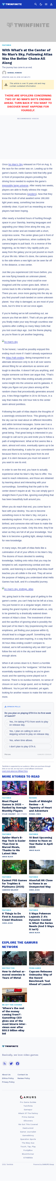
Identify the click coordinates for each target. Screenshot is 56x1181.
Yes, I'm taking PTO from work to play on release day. (28, 723)
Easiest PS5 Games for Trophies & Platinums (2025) (14, 883)
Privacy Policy (8, 1082)
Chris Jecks (34, 890)
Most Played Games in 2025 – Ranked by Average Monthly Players (14, 806)
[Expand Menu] (46, 4)
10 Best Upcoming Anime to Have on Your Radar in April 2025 (41, 842)
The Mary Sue (28, 1143)
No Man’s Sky (15, 164)
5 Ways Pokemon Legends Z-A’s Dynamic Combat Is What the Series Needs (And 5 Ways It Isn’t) (41, 921)
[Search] (35, 4)
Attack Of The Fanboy (28, 1113)
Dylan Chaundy (9, 814)
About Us (6, 1075)
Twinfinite (28, 1106)
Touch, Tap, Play (28, 1146)
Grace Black (7, 857)
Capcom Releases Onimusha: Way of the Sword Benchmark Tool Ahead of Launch (40, 978)
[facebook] (17, 1063)
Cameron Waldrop (10, 890)
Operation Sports (28, 1139)
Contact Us (23, 1075)
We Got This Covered (28, 1124)
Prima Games (28, 1117)
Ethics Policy (8, 1078)
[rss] (4, 1063)
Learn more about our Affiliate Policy (15, 771)
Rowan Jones (35, 814)
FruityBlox (28, 1150)
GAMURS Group (48, 1164)
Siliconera (28, 1121)
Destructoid (28, 1128)
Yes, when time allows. (21, 740)
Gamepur (28, 1109)
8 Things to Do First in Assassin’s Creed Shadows (13, 916)
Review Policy (24, 1078)
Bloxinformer (28, 1154)
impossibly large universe (15, 185)
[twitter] (11, 1063)
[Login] (51, 4)
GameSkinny (28, 1135)
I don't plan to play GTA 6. (22, 746)
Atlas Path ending (15, 357)
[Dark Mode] (40, 4)
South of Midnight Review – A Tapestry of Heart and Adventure (40, 806)
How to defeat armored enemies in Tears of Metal (14, 974)
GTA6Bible (28, 1158)
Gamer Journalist (28, 1132)
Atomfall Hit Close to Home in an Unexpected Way (41, 883)
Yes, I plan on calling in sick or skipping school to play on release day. (29, 732)
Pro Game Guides (28, 1102)
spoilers (32, 194)
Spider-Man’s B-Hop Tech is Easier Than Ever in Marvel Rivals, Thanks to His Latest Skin (14, 845)
